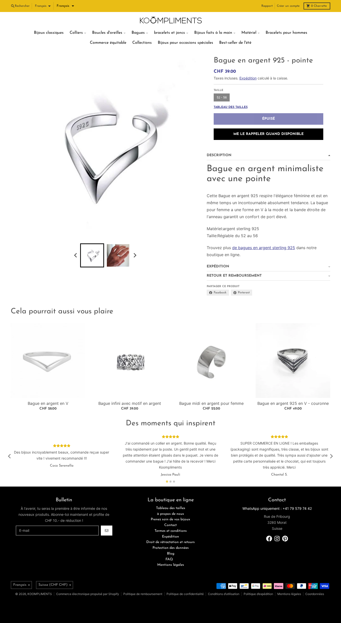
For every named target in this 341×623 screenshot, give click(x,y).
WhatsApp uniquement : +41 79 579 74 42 (277, 508)
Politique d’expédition (258, 594)
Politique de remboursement (142, 594)
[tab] (167, 481)
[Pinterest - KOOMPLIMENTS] (285, 539)
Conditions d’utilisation (223, 594)
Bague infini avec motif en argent (129, 403)
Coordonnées (314, 594)
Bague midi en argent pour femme (211, 403)
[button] (65, 6)
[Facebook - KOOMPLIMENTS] (269, 539)
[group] (92, 255)
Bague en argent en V (48, 403)
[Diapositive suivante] (134, 255)
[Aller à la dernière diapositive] (75, 255)
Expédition (248, 78)
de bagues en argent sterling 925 (263, 247)
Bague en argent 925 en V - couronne (293, 403)
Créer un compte (288, 5)
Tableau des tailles (231, 107)
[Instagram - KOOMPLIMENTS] (277, 539)
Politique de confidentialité (185, 594)
